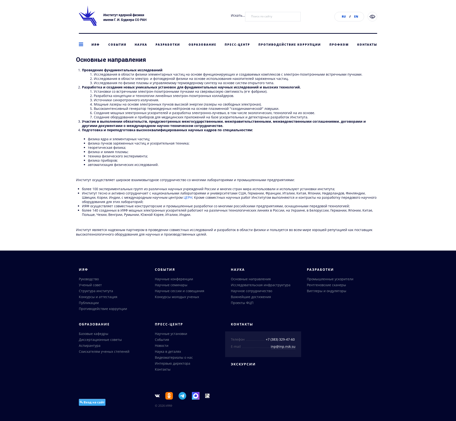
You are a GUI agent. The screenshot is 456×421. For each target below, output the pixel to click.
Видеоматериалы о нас (174, 357)
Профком (339, 45)
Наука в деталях (168, 351)
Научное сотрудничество (251, 291)
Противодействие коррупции (289, 45)
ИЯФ (95, 45)
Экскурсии (243, 364)
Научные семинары (171, 285)
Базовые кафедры (93, 333)
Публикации (89, 302)
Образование (202, 45)
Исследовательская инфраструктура (260, 285)
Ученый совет (90, 285)
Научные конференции (174, 279)
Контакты (367, 45)
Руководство (89, 279)
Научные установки (171, 333)
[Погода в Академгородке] (207, 395)
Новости (161, 345)
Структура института (96, 291)
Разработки (168, 45)
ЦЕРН (188, 197)
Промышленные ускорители (330, 279)
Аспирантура (89, 345)
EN (356, 17)
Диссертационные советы (100, 339)
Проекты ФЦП (242, 302)
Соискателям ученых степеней (104, 351)
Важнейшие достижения (251, 297)
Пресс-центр (237, 45)
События (117, 45)
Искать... (238, 15)
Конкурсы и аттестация (98, 297)
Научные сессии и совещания (179, 291)
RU (344, 17)
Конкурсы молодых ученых (177, 297)
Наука (141, 45)
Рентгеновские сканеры (326, 285)
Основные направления (251, 279)
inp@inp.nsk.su (283, 346)
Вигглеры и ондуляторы (326, 291)
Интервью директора (172, 363)
